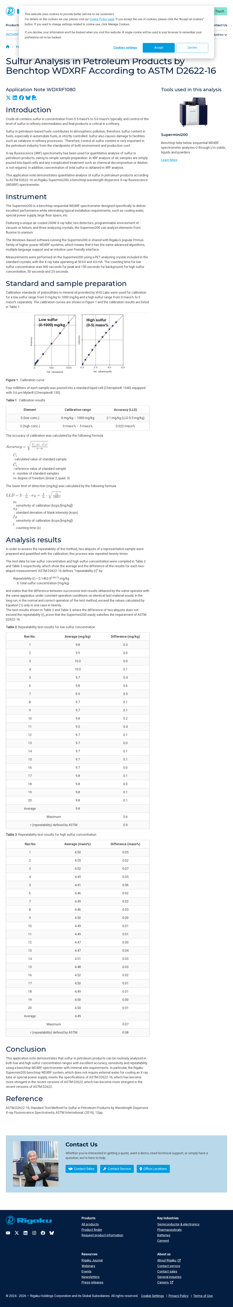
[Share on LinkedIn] (14, 97)
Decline (192, 47)
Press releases (92, 1282)
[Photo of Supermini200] (194, 112)
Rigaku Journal (92, 1260)
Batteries (163, 1235)
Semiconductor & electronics (178, 1224)
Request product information (102, 1235)
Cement (163, 1241)
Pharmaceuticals (169, 1230)
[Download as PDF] (34, 97)
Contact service (168, 1266)
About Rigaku (167, 1260)
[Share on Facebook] (21, 97)
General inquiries (169, 1277)
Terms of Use (203, 1296)
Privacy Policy (179, 1296)
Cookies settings (125, 47)
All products (90, 1224)
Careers (163, 1282)
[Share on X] (8, 97)
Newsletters (91, 1277)
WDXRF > (13, 35)
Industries (217, 34)
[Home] (7, 47)
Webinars (88, 1266)
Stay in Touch (214, 11)
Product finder (92, 1230)
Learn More (169, 160)
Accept (158, 47)
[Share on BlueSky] (28, 97)
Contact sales (167, 1271)
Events (87, 1271)
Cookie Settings (152, 1296)
